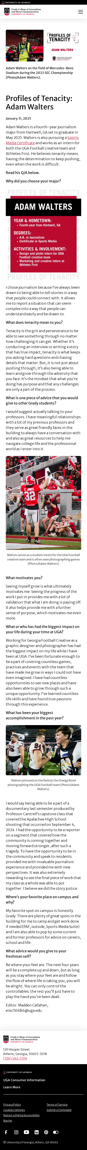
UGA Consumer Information (24, 1080)
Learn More (11, 1087)
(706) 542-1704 (15, 1058)
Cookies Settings (14, 1110)
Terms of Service (57, 1104)
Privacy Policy (12, 1104)
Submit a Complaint (59, 1110)
